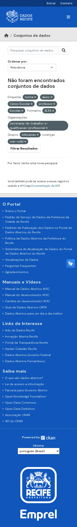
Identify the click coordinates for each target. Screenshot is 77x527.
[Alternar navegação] (68, 17)
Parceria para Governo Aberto (26, 390)
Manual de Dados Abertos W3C (27, 289)
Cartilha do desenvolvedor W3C (27, 301)
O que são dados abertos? (24, 378)
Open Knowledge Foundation (25, 396)
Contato (66, 3)
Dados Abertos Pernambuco (25, 361)
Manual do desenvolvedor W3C (27, 295)
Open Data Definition (20, 409)
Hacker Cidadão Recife (21, 349)
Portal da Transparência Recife (26, 343)
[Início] (6, 35)
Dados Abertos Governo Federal (28, 355)
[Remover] (35, 97)
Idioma (38, 445)
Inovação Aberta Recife (21, 336)
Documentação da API (45, 186)
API (22, 186)
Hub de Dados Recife (20, 330)
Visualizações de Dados (21, 260)
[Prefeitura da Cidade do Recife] (38, 485)
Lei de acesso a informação (24, 384)
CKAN (48, 438)
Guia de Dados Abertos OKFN (26, 307)
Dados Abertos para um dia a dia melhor (34, 313)
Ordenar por (17, 61)
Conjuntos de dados (31, 35)
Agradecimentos (16, 272)
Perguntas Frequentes (20, 266)
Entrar (51, 3)
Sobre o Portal (15, 211)
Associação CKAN (17, 415)
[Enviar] (63, 50)
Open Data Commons (20, 403)
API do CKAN (14, 421)
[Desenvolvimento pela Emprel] (38, 515)
